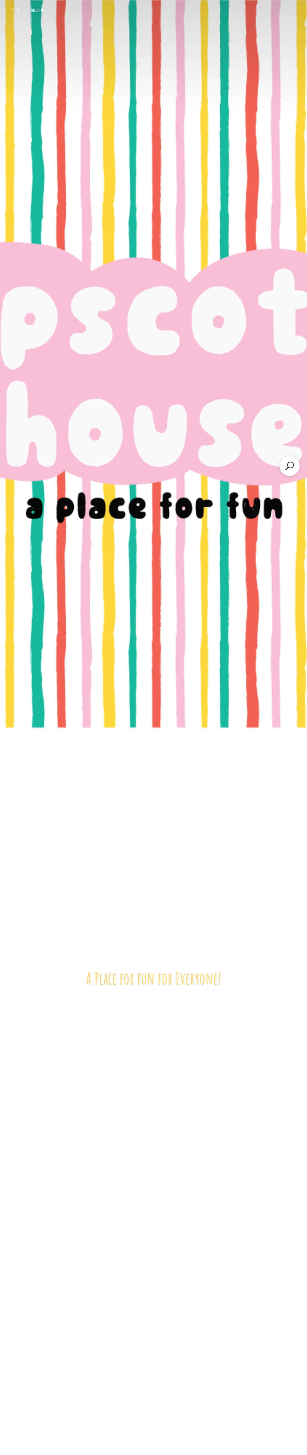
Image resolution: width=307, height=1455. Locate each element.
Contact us (36, 10)
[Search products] (289, 465)
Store (15, 10)
